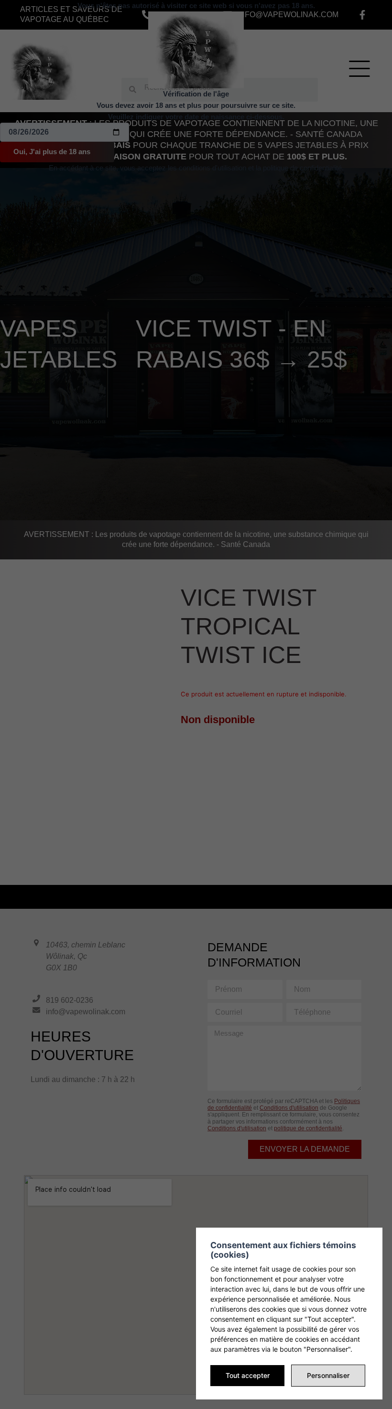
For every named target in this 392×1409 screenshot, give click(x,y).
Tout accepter (248, 1375)
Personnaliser (328, 1375)
